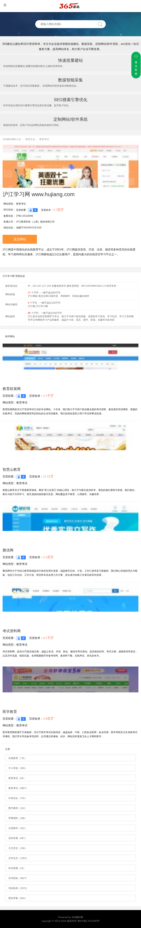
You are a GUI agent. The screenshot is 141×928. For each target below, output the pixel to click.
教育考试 (44, 139)
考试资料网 (12, 631)
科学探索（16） (17, 868)
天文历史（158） (17, 848)
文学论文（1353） (18, 858)
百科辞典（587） (17, 838)
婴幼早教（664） (17, 898)
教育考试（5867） (18, 788)
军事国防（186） (17, 818)
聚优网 (8, 550)
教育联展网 (12, 389)
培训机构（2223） (18, 888)
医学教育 (10, 712)
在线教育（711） (17, 758)
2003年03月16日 (32, 227)
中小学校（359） (17, 768)
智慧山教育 (12, 469)
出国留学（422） (17, 828)
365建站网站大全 (12, 139)
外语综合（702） (17, 798)
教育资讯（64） (17, 778)
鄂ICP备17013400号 (88, 921)
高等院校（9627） (18, 878)
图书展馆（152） (17, 808)
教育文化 (30, 139)
